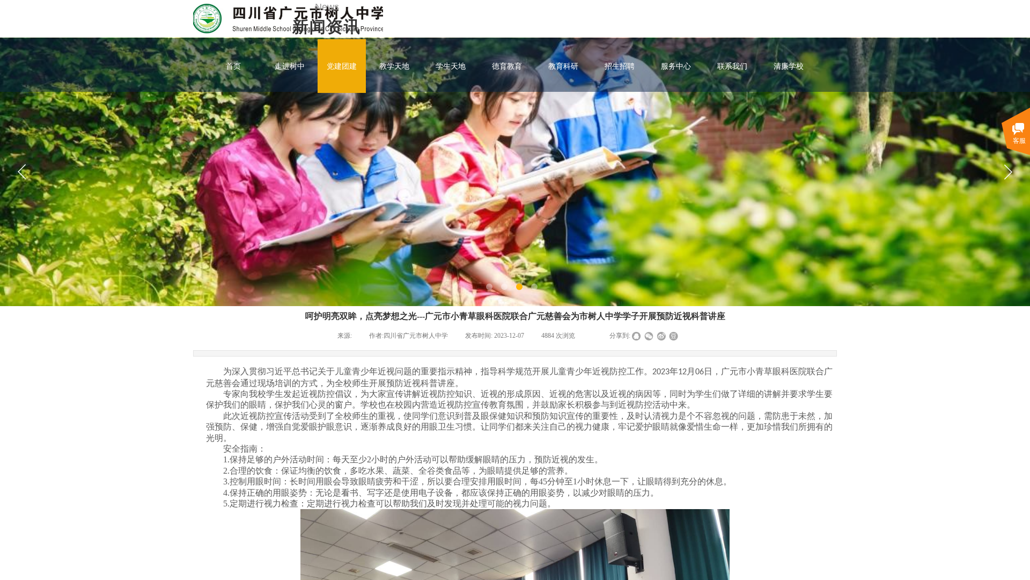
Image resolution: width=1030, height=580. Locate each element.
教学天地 (394, 66)
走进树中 (290, 66)
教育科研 (563, 66)
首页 (233, 66)
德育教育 (507, 66)
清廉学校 (789, 66)
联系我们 (732, 66)
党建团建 (342, 66)
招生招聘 (620, 66)
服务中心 (676, 66)
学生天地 (451, 66)
